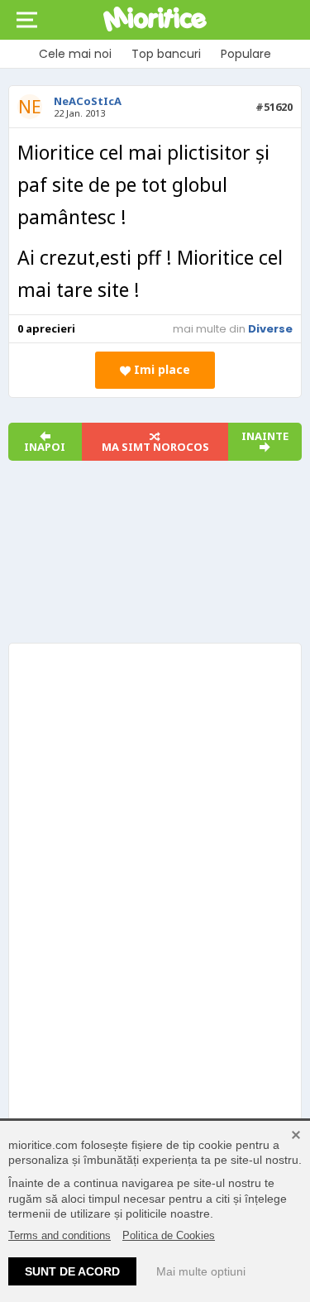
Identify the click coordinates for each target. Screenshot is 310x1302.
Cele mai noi (75, 53)
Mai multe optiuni (201, 1271)
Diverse (270, 329)
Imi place (160, 369)
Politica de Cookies (168, 1235)
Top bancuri (166, 53)
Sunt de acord (72, 1271)
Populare (246, 53)
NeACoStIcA (88, 100)
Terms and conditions (59, 1235)
